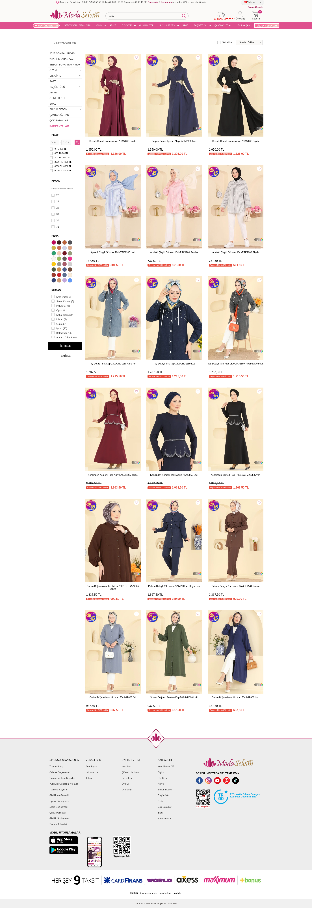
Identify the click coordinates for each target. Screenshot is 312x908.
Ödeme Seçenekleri (59, 772)
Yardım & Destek (58, 824)
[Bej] (70, 248)
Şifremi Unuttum (130, 772)
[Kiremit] (54, 275)
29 (57, 207)
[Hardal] (59, 270)
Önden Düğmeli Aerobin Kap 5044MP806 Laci (235, 697)
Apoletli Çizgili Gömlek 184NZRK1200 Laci (112, 252)
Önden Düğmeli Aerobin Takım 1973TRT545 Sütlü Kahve (113, 587)
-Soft (138, 903)
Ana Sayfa (91, 766)
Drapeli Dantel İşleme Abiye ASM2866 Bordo (112, 141)
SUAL (52, 103)
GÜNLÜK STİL (146, 25)
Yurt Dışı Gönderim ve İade (63, 783)
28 (57, 201)
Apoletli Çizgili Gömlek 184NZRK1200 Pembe (174, 252)
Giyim (161, 772)
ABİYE (113, 25)
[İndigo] (65, 270)
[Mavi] (70, 280)
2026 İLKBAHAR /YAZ (61, 59)
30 (57, 214)
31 (57, 220)
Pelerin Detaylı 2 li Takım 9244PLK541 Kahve (235, 586)
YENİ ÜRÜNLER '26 (48, 26)
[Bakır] (59, 248)
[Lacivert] (54, 280)
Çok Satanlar (164, 807)
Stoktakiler (227, 42)
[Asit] (54, 248)
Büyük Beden (165, 789)
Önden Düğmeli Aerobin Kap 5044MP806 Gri (113, 697)
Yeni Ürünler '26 (166, 766)
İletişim (89, 778)
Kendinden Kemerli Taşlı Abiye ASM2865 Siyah (235, 475)
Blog (160, 812)
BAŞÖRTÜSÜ (200, 25)
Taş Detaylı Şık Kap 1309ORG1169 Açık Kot (112, 363)
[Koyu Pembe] (54, 243)
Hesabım (126, 766)
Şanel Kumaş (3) (65, 301)
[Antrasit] (70, 243)
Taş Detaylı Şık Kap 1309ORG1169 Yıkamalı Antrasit (235, 363)
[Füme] (65, 259)
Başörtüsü (163, 795)
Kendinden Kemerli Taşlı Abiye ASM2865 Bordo (113, 475)
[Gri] (59, 264)
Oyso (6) (60, 310)
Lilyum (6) (61, 319)
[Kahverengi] (70, 270)
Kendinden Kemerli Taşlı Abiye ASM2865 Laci (174, 475)
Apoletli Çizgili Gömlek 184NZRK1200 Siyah (235, 252)
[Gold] (54, 264)
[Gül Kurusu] (65, 264)
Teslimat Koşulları (58, 789)
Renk (54, 235)
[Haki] (54, 270)
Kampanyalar (165, 818)
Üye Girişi (127, 789)
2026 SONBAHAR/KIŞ (62, 53)
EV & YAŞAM (243, 25)
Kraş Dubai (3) (63, 297)
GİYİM (99, 25)
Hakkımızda (92, 772)
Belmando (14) (64, 333)
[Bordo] (65, 253)
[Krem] (70, 275)
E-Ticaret (145, 903)
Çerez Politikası (57, 812)
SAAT (185, 25)
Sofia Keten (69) (64, 315)
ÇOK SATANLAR (58, 120)
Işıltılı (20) (61, 328)
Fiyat (54, 135)
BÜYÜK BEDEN (167, 25)
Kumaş (56, 290)
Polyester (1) (63, 306)
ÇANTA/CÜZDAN (222, 25)
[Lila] (65, 280)
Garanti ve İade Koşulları (62, 778)
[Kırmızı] (59, 275)
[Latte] (59, 280)
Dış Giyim (163, 778)
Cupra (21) (61, 324)
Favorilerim (127, 778)
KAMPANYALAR (59, 126)
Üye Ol (125, 783)
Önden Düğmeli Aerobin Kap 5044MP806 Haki (174, 697)
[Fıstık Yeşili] (59, 259)
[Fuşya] (70, 259)
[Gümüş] (70, 264)
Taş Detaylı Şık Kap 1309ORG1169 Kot (174, 363)
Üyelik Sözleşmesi (59, 801)
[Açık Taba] (65, 243)
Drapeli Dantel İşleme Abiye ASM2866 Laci (174, 141)
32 (57, 226)
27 (57, 195)
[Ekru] (54, 259)
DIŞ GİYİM (127, 25)
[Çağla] (70, 253)
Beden (55, 181)
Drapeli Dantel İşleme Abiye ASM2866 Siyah (235, 141)
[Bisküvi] (59, 253)
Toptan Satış (56, 766)
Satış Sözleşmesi (58, 807)
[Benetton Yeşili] (54, 253)
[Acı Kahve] (59, 243)
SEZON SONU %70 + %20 (77, 25)
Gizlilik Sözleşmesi (59, 818)
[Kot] (65, 275)
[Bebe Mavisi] (65, 248)
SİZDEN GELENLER (267, 26)
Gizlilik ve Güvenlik (59, 795)
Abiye (161, 783)
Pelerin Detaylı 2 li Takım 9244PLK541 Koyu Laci (174, 586)
